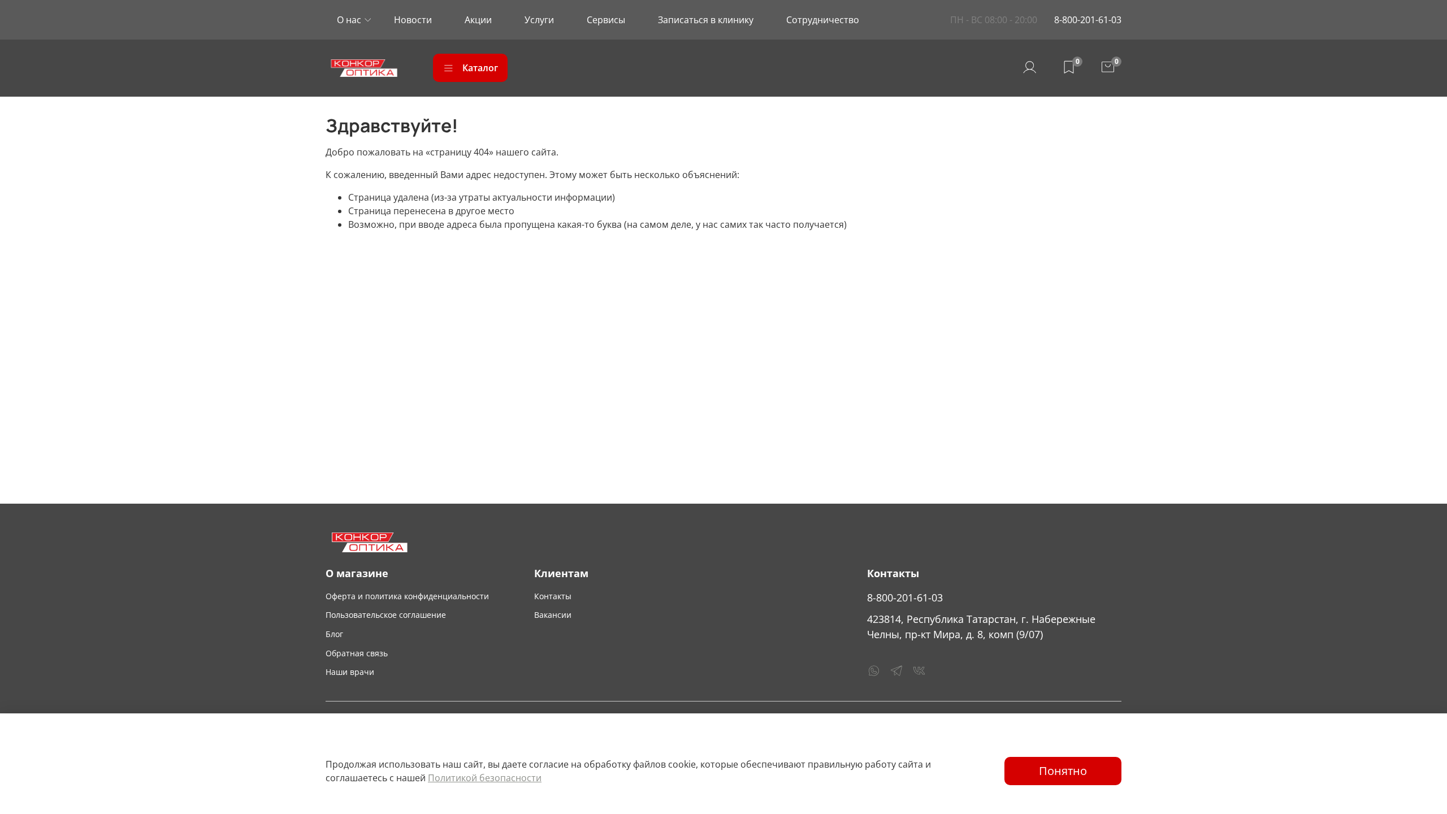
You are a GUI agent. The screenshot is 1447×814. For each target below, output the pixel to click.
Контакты (552, 596)
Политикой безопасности (484, 778)
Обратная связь (357, 653)
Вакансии (552, 614)
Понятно (1063, 770)
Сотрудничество (822, 20)
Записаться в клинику (705, 20)
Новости (413, 20)
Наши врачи (350, 671)
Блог (334, 634)
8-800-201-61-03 (1087, 20)
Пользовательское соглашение (386, 614)
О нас (349, 20)
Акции (478, 20)
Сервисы (606, 20)
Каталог (480, 68)
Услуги (539, 20)
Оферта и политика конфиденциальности (407, 596)
